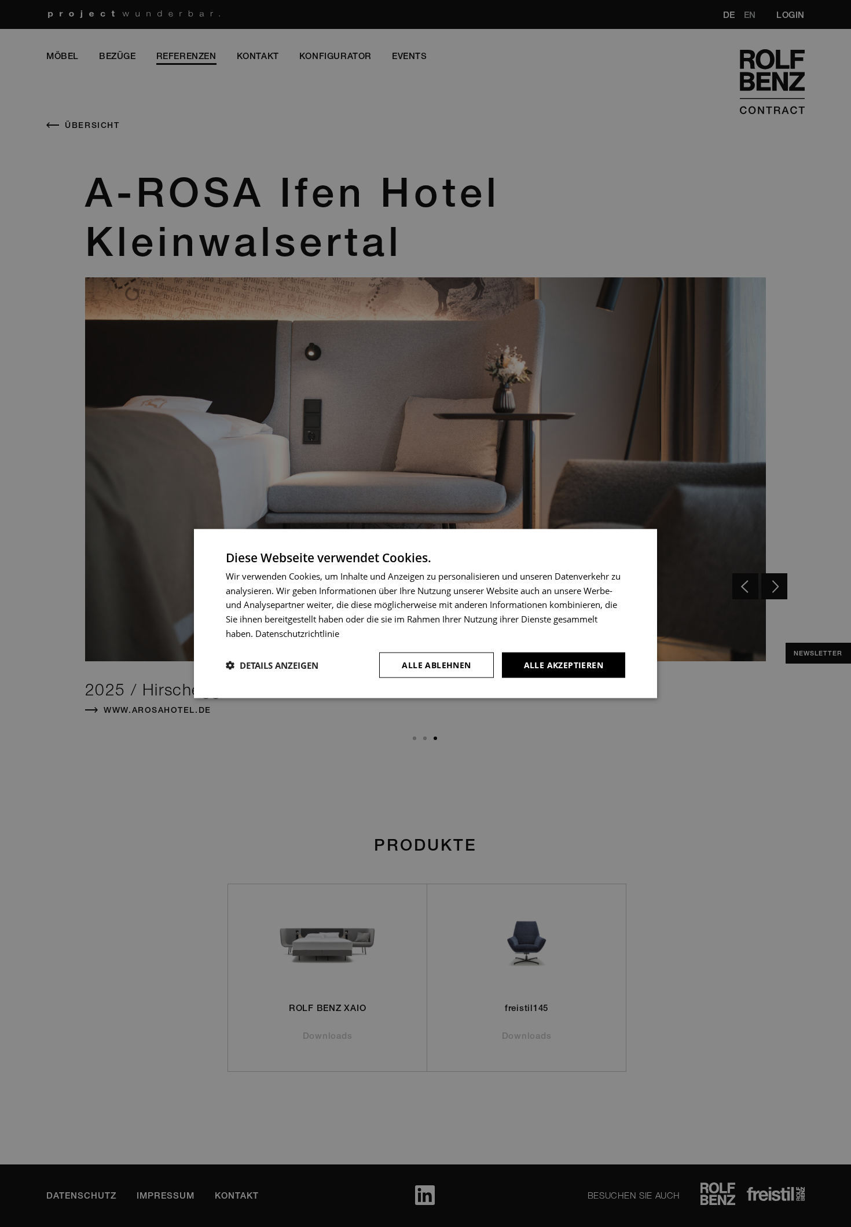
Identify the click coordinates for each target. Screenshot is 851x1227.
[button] (272, 665)
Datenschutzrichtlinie (297, 633)
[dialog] (425, 613)
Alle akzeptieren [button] (563, 664)
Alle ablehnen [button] (436, 664)
